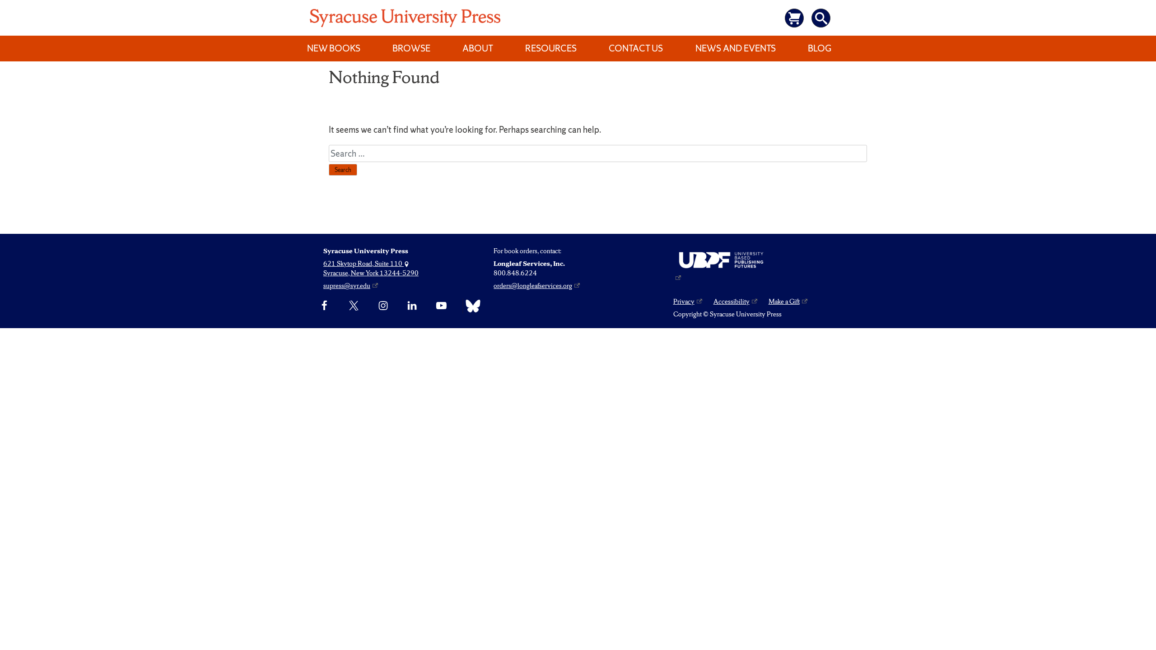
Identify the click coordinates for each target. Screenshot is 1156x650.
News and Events (735, 48)
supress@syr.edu (346, 286)
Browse (411, 48)
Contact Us (636, 48)
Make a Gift (784, 301)
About (477, 48)
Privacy (684, 301)
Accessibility (731, 301)
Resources (551, 48)
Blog (819, 48)
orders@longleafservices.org (533, 286)
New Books (333, 48)
